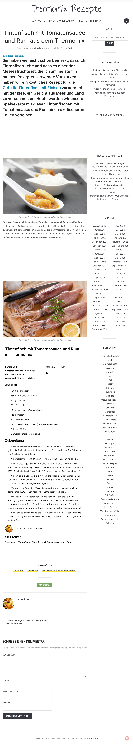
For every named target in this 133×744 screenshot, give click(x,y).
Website (6, 702)
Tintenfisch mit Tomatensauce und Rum (51, 542)
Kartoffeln (110, 431)
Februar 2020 (99, 325)
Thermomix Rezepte (66, 8)
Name (6, 680)
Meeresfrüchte (110, 459)
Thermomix (10, 542)
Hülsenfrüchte (110, 427)
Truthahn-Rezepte (110, 499)
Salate (110, 475)
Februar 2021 (99, 301)
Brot (110, 360)
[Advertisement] (44, 138)
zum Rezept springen (13, 55)
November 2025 (120, 241)
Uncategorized (110, 503)
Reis (110, 471)
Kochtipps (110, 443)
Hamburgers (110, 419)
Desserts (110, 368)
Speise (110, 487)
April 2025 (99, 257)
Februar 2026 (99, 238)
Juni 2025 (100, 253)
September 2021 (100, 289)
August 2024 (99, 269)
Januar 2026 (120, 238)
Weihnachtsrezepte (110, 519)
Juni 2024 (100, 273)
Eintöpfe (110, 372)
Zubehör (110, 523)
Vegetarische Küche (109, 511)
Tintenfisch (24, 542)
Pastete (110, 467)
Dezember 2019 (99, 329)
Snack (110, 483)
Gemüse (110, 395)
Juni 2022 (120, 281)
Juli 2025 (120, 249)
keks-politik (38, 20)
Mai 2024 (120, 273)
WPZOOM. (95, 739)
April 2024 (99, 277)
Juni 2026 (100, 229)
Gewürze (110, 407)
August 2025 (99, 249)
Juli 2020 (120, 313)
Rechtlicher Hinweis (90, 20)
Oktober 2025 (100, 245)
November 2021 (100, 285)
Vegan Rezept (110, 507)
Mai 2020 (120, 317)
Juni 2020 (100, 317)
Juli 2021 (120, 289)
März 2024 (120, 277)
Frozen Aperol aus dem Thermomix (110, 89)
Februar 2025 (99, 261)
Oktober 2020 (100, 309)
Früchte (110, 388)
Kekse (110, 439)
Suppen (110, 491)
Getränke (109, 403)
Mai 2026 (120, 229)
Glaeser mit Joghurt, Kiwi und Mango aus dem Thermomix (26, 622)
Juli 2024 (120, 269)
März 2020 (120, 321)
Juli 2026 (120, 226)
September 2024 (120, 265)
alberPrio (38, 48)
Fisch (69, 48)
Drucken (46, 585)
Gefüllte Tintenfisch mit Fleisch (32, 87)
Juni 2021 (99, 293)
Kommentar (9, 655)
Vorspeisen (110, 515)
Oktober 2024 (100, 265)
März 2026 (120, 234)
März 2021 (120, 297)
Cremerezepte (110, 364)
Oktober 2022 (100, 281)
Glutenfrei (110, 411)
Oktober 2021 (120, 285)
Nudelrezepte (110, 463)
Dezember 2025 (100, 241)
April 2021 (100, 297)
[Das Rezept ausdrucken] (47, 373)
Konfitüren (110, 447)
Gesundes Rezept (109, 399)
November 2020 (120, 305)
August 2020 (99, 313)
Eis (109, 376)
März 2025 (120, 257)
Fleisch (110, 383)
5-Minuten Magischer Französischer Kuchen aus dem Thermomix (110, 188)
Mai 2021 (120, 293)
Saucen (110, 479)
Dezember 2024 (120, 261)
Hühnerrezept (110, 423)
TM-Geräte (110, 495)
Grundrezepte (110, 415)
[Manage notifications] (127, 738)
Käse (110, 435)
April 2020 (99, 321)
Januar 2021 (120, 301)
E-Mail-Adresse (10, 691)
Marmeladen (110, 455)
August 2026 (99, 226)
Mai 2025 (120, 253)
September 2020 (120, 309)
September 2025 (120, 245)
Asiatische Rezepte (110, 356)
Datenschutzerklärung (62, 20)
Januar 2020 (120, 325)
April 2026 (99, 234)
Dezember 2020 (100, 305)
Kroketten (110, 451)
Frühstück (110, 392)
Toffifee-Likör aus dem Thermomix (110, 70)
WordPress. (55, 739)
